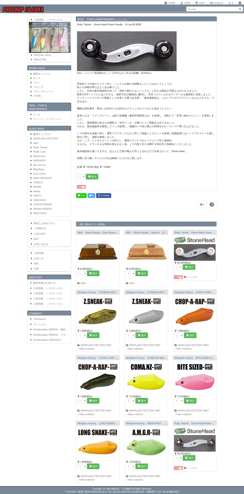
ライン (37, 82)
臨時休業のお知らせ (44, 282)
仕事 (36, 268)
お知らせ (38, 258)
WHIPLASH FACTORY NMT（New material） (94, 346)
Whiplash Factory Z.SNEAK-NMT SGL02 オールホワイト (159, 292)
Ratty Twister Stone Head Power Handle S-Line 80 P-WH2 (207, 232)
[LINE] (81, 195)
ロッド (37, 78)
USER (186, 2)
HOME (171, 2)
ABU (83, 283)
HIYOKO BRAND (42, 204)
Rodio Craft (39, 151)
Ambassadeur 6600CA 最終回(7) (51, 329)
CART (201, 2)
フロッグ (38, 86)
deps (36, 142)
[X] (91, 195)
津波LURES (39, 213)
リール (37, 114)
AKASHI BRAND (42, 208)
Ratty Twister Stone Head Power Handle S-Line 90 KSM (206, 423)
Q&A (35, 238)
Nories (36, 191)
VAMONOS (39, 200)
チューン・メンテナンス (47, 118)
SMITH (37, 195)
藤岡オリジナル (42, 73)
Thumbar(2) (39, 319)
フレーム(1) (39, 324)
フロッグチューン (43, 91)
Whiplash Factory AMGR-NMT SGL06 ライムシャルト (157, 423)
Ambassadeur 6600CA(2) (47, 339)
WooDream (39, 156)
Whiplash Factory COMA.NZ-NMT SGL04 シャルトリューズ (161, 357)
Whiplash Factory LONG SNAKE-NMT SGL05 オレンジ (110, 423)
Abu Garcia (39, 164)
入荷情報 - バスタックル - (48, 19)
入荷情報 (38, 253)
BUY (93, 176)
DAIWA (37, 186)
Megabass (39, 169)
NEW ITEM (39, 59)
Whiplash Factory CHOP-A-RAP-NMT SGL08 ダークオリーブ (113, 357)
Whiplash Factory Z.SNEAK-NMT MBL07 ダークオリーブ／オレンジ (117, 292)
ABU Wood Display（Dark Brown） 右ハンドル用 (106, 232)
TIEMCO (38, 182)
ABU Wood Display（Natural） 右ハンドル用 (151, 232)
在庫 (81, 187)
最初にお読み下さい (44, 223)
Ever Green (39, 173)
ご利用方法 (39, 228)
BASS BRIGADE (42, 178)
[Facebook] (103, 195)
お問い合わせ (41, 244)
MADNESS (39, 160)
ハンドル (122, 19)
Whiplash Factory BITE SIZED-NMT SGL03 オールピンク (207, 357)
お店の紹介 (39, 233)
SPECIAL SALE (42, 55)
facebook (218, 2)
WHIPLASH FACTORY (45, 138)
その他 (37, 95)
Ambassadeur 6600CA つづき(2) (51, 334)
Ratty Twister (40, 147)
